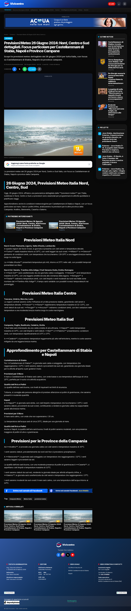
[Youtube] (73, 555)
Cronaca (12, 34)
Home (6, 34)
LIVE (112, 4)
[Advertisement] (48, 91)
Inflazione (34, 10)
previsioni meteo (40, 499)
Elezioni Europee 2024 (21, 10)
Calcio (57, 10)
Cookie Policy (122, 592)
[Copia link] (39, 69)
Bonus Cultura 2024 (46, 10)
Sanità (86, 10)
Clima (80, 10)
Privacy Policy (10, 592)
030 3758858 (105, 574)
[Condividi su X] (19, 69)
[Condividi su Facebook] (14, 69)
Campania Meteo (15, 499)
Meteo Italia (28, 499)
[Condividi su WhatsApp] (25, 69)
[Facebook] (58, 555)
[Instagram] (63, 555)
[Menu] (124, 4)
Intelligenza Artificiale (69, 10)
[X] (68, 555)
